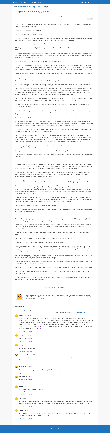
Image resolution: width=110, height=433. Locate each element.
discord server (81, 312)
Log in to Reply (22, 331)
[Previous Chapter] (50, 16)
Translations (24, 2)
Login (81, 2)
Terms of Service (59, 430)
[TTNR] (19, 299)
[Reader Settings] (91, 19)
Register (87, 2)
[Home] (15, 7)
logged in (25, 310)
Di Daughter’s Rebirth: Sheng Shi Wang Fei (30, 7)
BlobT (15, 2)
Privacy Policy (50, 430)
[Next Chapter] (60, 16)
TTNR (27, 293)
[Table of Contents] (88, 19)
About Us (41, 2)
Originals (33, 2)
